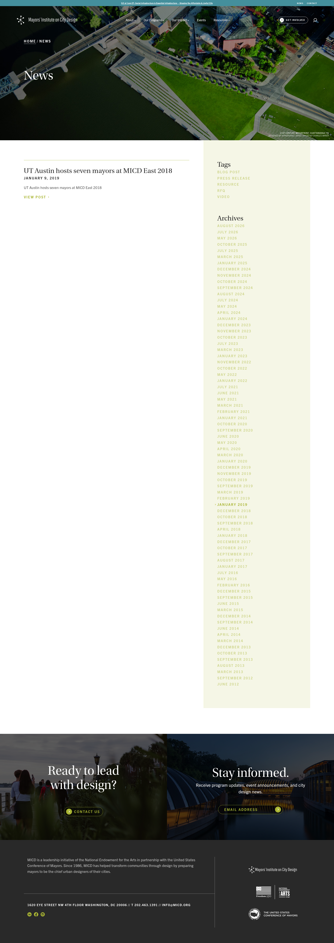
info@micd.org (176, 905)
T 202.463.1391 (144, 905)
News (45, 41)
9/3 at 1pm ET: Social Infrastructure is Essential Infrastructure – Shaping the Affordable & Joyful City (167, 3)
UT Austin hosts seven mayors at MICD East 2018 (98, 171)
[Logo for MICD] (273, 870)
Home (30, 41)
